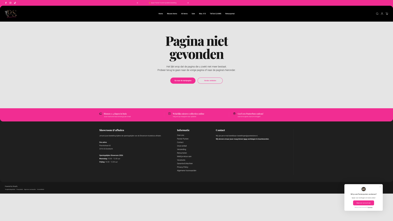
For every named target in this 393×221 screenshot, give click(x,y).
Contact (180, 142)
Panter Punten (183, 139)
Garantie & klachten (185, 163)
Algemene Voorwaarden (186, 170)
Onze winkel (182, 146)
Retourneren (182, 153)
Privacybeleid (19, 189)
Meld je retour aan (184, 156)
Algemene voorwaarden (30, 189)
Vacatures (181, 160)
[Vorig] (137, 3)
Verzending (181, 149)
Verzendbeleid (40, 189)
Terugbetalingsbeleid (10, 189)
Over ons (180, 135)
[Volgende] (188, 3)
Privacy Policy (182, 167)
